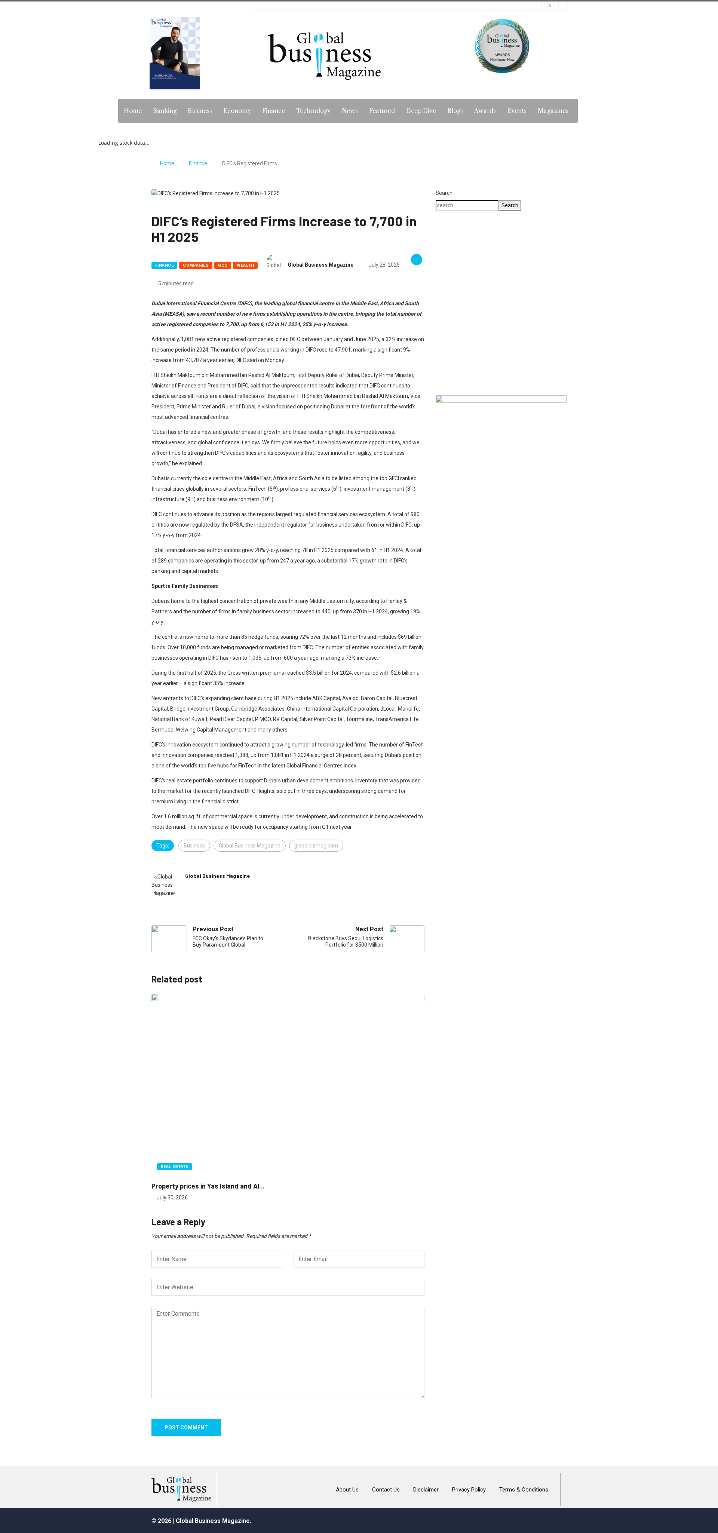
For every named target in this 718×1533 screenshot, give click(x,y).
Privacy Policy (469, 1489)
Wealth (245, 265)
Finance (273, 110)
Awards (485, 110)
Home (133, 110)
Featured (382, 110)
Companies (196, 265)
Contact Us (386, 1489)
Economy (237, 110)
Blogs (455, 110)
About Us (347, 1489)
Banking (165, 110)
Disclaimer (426, 1489)
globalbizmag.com (316, 846)
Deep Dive (421, 110)
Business (200, 110)
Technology (313, 110)
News (350, 110)
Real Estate (174, 1166)
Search (444, 193)
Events (517, 110)
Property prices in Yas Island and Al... (208, 1186)
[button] (501, 362)
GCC (222, 265)
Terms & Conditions (523, 1489)
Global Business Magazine (320, 265)
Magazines (553, 110)
